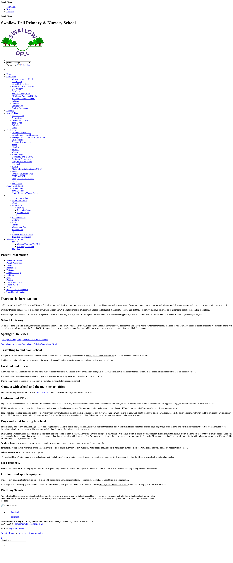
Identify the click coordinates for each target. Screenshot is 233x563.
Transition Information (21, 237)
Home (9, 74)
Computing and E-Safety (22, 157)
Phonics (15, 147)
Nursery (20, 208)
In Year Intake (23, 212)
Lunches (10, 12)
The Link (16, 249)
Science (15, 181)
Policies (15, 225)
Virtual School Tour (20, 84)
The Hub (16, 242)
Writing (15, 152)
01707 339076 (42, 392)
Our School (11, 77)
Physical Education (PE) (22, 174)
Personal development (21, 142)
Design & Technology (21, 159)
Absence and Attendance (22, 234)
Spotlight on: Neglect (50, 344)
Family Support (18, 188)
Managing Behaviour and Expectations (28, 137)
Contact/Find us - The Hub (28, 244)
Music (14, 171)
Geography (16, 164)
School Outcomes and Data (23, 98)
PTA (14, 222)
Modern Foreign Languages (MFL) (27, 169)
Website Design (7, 533)
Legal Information (16, 528)
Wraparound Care (19, 227)
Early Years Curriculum (22, 161)
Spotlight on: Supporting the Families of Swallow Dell (25, 339)
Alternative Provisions (15, 239)
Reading (15, 149)
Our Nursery (17, 89)
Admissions (17, 205)
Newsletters (17, 118)
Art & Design (17, 154)
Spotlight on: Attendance (11, 344)
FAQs (14, 203)
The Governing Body (21, 94)
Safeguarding (17, 106)
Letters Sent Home (20, 120)
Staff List (16, 91)
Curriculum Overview (21, 132)
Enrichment (17, 183)
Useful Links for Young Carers (25, 193)
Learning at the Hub (25, 246)
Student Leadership (20, 108)
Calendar (16, 125)
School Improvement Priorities (25, 135)
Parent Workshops (19, 200)
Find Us (15, 103)
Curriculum (11, 130)
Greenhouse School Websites (30, 533)
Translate (26, 65)
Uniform (15, 220)
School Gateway (19, 217)
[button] (12, 16)
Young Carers (18, 191)
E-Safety (15, 215)
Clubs (14, 232)
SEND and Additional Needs (24, 96)
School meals (17, 229)
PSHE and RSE (18, 176)
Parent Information (14, 195)
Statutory (10, 110)
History (15, 166)
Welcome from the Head (22, 79)
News (8, 9)
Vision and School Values (23, 86)
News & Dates (12, 113)
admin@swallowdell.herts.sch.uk (29, 524)
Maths (14, 144)
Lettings (15, 101)
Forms (14, 127)
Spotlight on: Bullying (31, 344)
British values (17, 140)
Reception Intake (24, 210)
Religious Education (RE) (23, 178)
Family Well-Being (14, 186)
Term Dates (11, 7)
